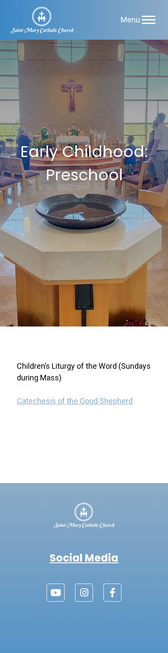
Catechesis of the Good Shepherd (75, 400)
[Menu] (149, 20)
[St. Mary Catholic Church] (42, 19)
